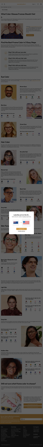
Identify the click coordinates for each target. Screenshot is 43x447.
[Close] (32, 212)
